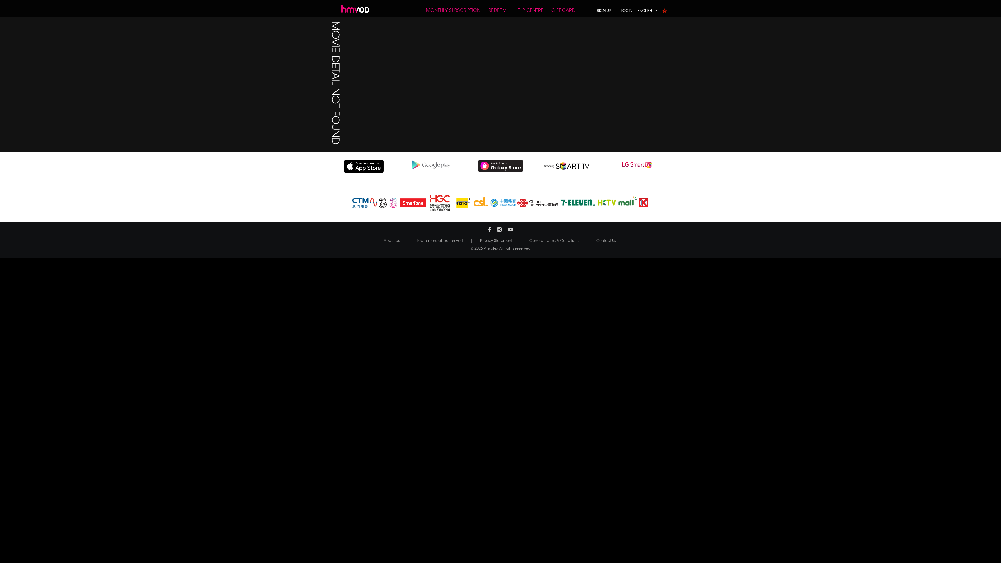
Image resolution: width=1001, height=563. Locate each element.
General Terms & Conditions (554, 240)
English (644, 10)
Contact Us (606, 240)
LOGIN (626, 10)
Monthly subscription (453, 10)
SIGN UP (604, 10)
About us (392, 240)
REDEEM (497, 10)
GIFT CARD (563, 10)
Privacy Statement (496, 240)
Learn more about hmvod (440, 240)
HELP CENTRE (529, 10)
